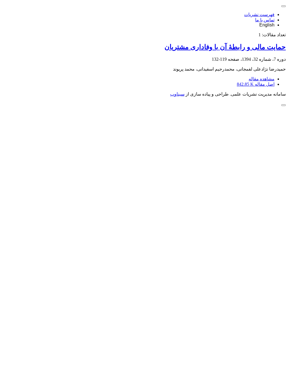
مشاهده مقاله (261, 78)
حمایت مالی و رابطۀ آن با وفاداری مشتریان (225, 47)
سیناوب (177, 94)
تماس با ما (264, 19)
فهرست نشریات (259, 14)
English (266, 24)
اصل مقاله (255, 84)
